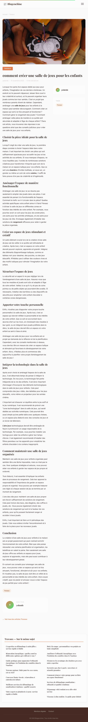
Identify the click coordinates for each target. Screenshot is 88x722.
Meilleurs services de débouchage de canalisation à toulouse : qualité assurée (21, 686)
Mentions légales (40, 711)
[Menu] (82, 4)
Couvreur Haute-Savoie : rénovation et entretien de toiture (20, 678)
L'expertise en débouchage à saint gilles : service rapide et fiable (21, 647)
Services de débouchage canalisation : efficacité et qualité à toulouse (61, 683)
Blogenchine (12, 4)
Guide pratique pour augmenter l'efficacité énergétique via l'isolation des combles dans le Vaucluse (23, 663)
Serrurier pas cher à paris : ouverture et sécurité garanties (62, 669)
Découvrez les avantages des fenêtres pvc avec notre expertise (64, 662)
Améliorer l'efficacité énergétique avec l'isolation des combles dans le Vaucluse (62, 654)
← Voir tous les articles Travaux (15, 619)
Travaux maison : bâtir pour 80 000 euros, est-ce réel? (22, 671)
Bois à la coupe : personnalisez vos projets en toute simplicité (64, 647)
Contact (51, 711)
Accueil (5, 14)
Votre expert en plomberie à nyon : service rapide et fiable (22, 693)
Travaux (11, 14)
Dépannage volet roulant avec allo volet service (62, 690)
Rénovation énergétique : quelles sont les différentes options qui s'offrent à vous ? (21, 654)
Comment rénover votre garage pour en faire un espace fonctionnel (64, 676)
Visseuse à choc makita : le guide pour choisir (64, 697)
